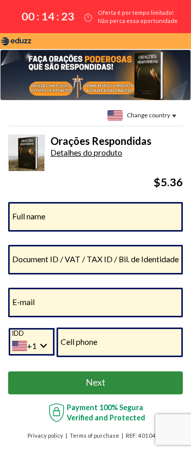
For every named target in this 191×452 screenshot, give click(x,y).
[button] (86, 152)
